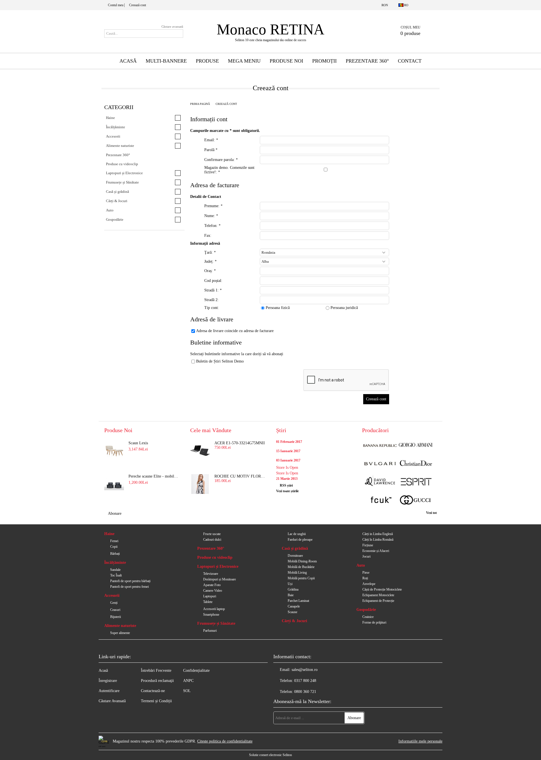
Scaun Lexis (138, 443)
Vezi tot (431, 513)
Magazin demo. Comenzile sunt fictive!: (229, 169)
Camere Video (212, 591)
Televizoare (210, 574)
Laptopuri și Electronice (217, 566)
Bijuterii (115, 617)
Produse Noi (286, 61)
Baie (291, 595)
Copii (113, 547)
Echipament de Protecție (378, 601)
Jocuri (366, 556)
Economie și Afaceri (375, 551)
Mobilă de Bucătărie (301, 567)
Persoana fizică (278, 308)
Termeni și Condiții (156, 701)
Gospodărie (366, 609)
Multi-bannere (166, 61)
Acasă (128, 61)
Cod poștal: (213, 281)
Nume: (211, 216)
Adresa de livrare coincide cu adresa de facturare (235, 331)
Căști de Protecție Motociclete (382, 589)
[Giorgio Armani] (416, 445)
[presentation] (324, 271)
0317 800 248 (305, 681)
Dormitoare (295, 556)
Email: (211, 140)
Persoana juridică (344, 308)
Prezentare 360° (367, 61)
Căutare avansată (172, 26)
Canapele (294, 606)
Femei (114, 541)
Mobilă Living (297, 573)
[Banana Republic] (380, 445)
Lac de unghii (297, 534)
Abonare (114, 513)
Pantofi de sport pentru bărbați (130, 581)
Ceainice (368, 617)
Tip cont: (211, 308)
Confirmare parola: (221, 160)
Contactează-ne (153, 691)
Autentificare (109, 691)
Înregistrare (108, 681)
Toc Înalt (116, 575)
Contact (410, 61)
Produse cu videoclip (214, 557)
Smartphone (211, 615)
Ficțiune (367, 545)
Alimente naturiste (120, 626)
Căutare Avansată (112, 701)
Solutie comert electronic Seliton (270, 755)
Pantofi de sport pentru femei (129, 587)
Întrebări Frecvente (156, 670)
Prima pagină (200, 103)
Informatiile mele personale (420, 741)
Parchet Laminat (298, 601)
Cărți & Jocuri (294, 621)
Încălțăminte (115, 562)
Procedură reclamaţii (157, 681)
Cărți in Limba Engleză (377, 534)
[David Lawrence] (380, 482)
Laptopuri (209, 596)
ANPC (188, 681)
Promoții (324, 61)
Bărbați (115, 554)
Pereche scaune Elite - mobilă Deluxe (153, 476)
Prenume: (213, 206)
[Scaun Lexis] (114, 451)
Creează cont (137, 5)
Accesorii (111, 595)
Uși (290, 584)
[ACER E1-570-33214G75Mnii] (200, 451)
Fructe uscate (212, 534)
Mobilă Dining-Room (302, 561)
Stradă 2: (211, 300)
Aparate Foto (212, 585)
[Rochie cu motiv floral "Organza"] (200, 484)
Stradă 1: (213, 290)
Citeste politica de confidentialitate (224, 741)
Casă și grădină (295, 548)
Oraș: (210, 271)
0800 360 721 (305, 692)
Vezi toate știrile (287, 491)
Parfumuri (210, 631)
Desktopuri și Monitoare (219, 579)
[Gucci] (416, 500)
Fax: (207, 235)
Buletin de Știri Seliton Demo (220, 361)
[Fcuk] (380, 500)
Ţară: (210, 252)
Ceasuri (115, 610)
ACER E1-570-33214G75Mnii (239, 443)
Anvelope (368, 584)
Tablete (207, 602)
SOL (187, 691)
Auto (360, 565)
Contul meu (115, 5)
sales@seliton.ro (305, 670)
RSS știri (286, 485)
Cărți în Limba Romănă (377, 540)
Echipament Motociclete (378, 595)
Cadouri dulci (212, 540)
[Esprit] (416, 482)
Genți (113, 603)
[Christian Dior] (416, 464)
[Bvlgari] (380, 464)
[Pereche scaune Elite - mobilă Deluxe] (114, 484)
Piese (365, 573)
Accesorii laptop (214, 609)
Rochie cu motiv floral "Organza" (239, 476)
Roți (365, 578)
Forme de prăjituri (374, 622)
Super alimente (120, 633)
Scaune (292, 612)
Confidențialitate (196, 670)
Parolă (211, 150)
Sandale (115, 570)
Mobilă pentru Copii (301, 578)
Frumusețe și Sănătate (216, 623)
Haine (109, 534)
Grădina (293, 589)
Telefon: (212, 226)
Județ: (210, 261)
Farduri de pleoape (300, 540)
